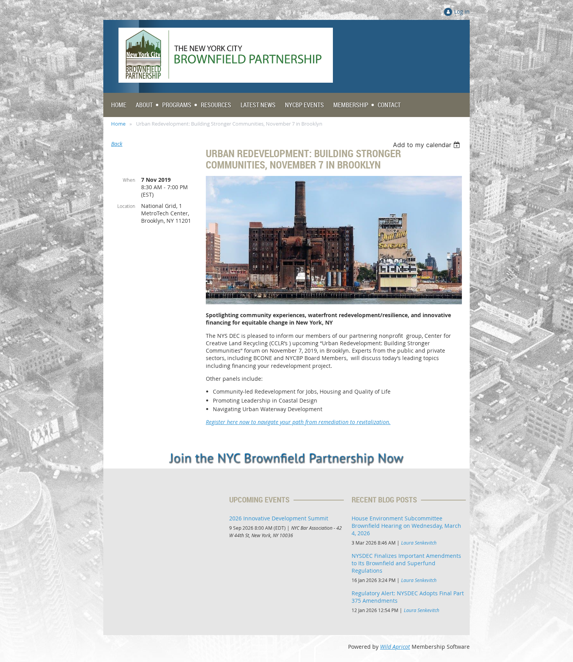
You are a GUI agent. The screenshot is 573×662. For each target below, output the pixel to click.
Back (116, 143)
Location (126, 206)
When (129, 180)
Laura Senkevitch (419, 543)
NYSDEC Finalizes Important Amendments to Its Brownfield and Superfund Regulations (406, 563)
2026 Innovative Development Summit (278, 518)
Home (118, 123)
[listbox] (427, 144)
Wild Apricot (395, 646)
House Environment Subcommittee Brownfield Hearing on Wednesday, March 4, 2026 (406, 526)
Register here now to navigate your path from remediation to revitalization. (298, 422)
